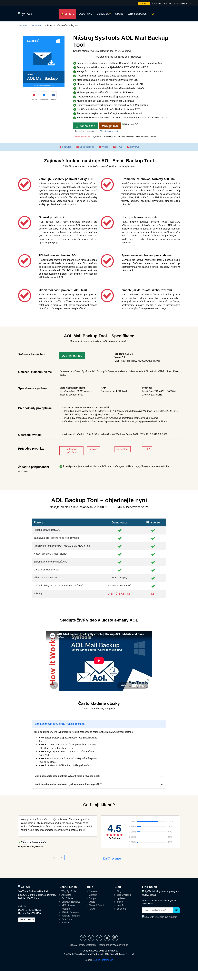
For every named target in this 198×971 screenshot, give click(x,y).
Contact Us (183, 3)
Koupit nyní (111, 126)
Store (119, 14)
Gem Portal (67, 919)
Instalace (93, 449)
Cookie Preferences (103, 960)
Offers (69, 14)
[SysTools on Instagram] (115, 938)
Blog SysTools (124, 895)
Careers (93, 891)
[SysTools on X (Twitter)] (91, 938)
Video (105, 147)
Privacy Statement (87, 945)
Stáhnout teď (87, 126)
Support (156, 3)
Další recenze (112, 858)
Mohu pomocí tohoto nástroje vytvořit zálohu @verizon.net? (67, 776)
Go (176, 910)
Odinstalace (122, 449)
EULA (147, 449)
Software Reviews (70, 902)
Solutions (85, 14)
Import (120, 902)
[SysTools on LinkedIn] (99, 938)
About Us (169, 3)
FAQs (119, 147)
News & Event (96, 905)
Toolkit (144, 3)
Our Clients (67, 898)
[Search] (152, 14)
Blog (119, 891)
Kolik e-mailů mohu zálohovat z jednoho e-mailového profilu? (68, 784)
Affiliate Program (70, 912)
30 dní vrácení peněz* (110, 131)
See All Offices (26, 920)
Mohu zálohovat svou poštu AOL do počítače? (60, 724)
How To (120, 905)
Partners (65, 922)
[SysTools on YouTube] (107, 938)
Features (66, 147)
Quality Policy (121, 945)
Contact (93, 895)
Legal (88, 960)
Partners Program (70, 915)
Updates (121, 898)
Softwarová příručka (71, 451)
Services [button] (103, 14)
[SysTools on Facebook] (83, 938)
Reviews (134, 147)
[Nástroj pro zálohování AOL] (61, 857)
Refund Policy (105, 945)
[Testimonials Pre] (54, 857)
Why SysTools (137, 14)
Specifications (86, 147)
